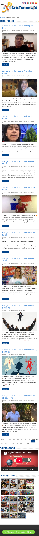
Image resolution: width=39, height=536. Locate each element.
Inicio (3, 17)
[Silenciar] (33, 469)
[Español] (36, 2)
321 (2, 443)
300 (14, 439)
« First (2, 439)
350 (21, 443)
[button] (18, 532)
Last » (28, 443)
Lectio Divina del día (17, 310)
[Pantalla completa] (35, 469)
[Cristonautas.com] (19, 7)
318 (25, 439)
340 (17, 443)
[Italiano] (29, 2)
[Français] (26, 2)
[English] (23, 2)
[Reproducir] (3, 469)
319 (29, 439)
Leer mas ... (5, 64)
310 (18, 439)
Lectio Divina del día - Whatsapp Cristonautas (23, 30)
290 (10, 439)
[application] (19, 460)
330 (13, 443)
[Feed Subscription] (38, 21)
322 (6, 443)
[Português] (33, 2)
